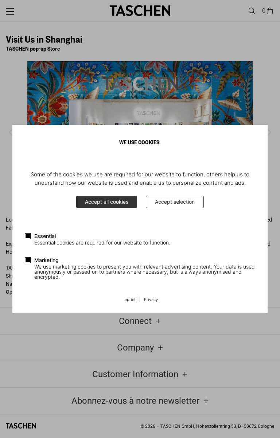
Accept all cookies (106, 202)
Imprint (129, 300)
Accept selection (175, 202)
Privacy (151, 300)
